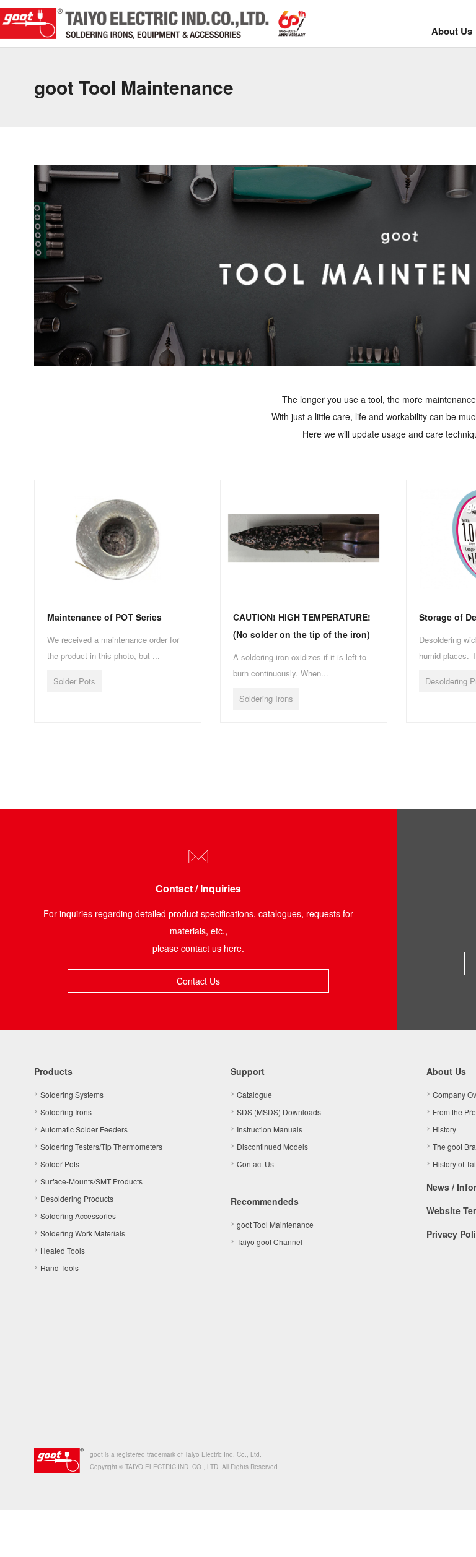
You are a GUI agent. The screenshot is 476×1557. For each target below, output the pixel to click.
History (444, 1129)
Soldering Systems (72, 1094)
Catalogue (254, 1094)
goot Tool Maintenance (275, 1224)
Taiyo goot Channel (269, 1241)
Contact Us (198, 981)
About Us (451, 31)
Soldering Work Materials (82, 1233)
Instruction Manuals (269, 1129)
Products (53, 1071)
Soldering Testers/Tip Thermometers (101, 1146)
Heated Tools (62, 1250)
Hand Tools (59, 1267)
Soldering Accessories (78, 1215)
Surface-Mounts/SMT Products (91, 1181)
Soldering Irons (66, 1111)
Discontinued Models (272, 1146)
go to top (451, 1532)
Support (248, 1071)
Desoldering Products (76, 1198)
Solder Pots (59, 1163)
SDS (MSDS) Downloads (279, 1111)
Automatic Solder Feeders (84, 1129)
